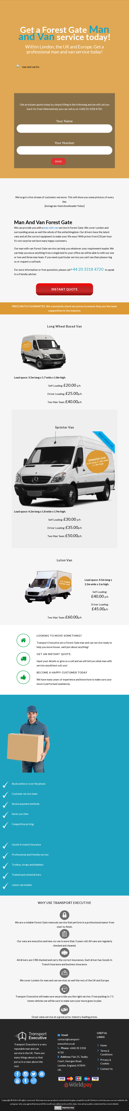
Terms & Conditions (106, 1052)
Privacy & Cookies (105, 1061)
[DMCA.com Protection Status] (64, 1109)
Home (103, 1045)
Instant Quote (64, 289)
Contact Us (106, 1068)
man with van (51, 227)
